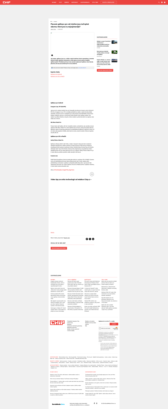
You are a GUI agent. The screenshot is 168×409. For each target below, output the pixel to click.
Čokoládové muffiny (82, 361)
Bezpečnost (75, 2)
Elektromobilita (85, 2)
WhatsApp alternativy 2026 (81, 358)
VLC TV (106, 366)
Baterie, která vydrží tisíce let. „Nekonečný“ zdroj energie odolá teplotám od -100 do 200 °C (58, 290)
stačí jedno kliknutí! (82, 67)
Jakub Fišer (53, 29)
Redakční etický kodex (90, 322)
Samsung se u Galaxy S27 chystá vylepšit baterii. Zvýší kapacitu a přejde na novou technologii (58, 309)
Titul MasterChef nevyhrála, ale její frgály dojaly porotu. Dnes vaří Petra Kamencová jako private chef (100, 375)
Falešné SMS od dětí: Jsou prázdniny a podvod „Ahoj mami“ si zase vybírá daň (92, 302)
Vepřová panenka (63, 361)
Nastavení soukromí (72, 327)
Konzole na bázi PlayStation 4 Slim (84, 366)
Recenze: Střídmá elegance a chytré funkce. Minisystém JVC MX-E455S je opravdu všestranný (75, 308)
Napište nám (67, 237)
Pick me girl (89, 357)
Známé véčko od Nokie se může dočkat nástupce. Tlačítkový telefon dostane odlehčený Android (66, 390)
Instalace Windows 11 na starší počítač (88, 365)
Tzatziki (67, 362)
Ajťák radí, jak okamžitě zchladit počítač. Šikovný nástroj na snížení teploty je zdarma (109, 283)
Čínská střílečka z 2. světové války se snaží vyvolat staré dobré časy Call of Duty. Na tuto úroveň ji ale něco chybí (103, 62)
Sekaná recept (73, 362)
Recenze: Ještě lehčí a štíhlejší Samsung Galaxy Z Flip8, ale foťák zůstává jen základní (75, 302)
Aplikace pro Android (56, 74)
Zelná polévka (62, 362)
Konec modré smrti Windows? (111, 365)
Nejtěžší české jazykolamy (98, 357)
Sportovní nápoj (106, 361)
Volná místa (70, 322)
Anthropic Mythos (64, 366)
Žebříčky (66, 2)
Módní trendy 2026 (70, 358)
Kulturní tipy (114, 357)
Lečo (82, 362)
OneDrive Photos (100, 365)
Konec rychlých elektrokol (73, 365)
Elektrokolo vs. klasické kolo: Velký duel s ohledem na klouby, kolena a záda (109, 288)
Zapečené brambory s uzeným (106, 362)
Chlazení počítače (63, 365)
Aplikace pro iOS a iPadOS (57, 76)
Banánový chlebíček (91, 361)
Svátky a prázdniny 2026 (60, 358)
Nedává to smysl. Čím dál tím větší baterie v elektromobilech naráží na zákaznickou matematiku (104, 44)
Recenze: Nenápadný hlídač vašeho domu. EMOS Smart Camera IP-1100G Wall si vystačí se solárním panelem (67, 394)
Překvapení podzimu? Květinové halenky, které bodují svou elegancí (99, 390)
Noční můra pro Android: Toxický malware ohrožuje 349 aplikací (103, 53)
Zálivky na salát (114, 361)
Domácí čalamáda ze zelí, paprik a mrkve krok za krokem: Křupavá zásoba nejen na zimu (100, 383)
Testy (60, 2)
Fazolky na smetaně (72, 361)
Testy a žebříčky (72, 279)
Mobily (52, 232)
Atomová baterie (72, 366)
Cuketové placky (54, 362)
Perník (78, 362)
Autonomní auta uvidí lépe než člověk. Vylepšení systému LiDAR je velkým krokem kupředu (65, 386)
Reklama (69, 324)
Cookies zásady (70, 330)
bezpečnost (88, 279)
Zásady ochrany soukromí (73, 329)
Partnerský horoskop (81, 357)
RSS (86, 325)
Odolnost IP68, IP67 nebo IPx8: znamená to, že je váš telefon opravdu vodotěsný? (108, 294)
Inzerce (87, 324)
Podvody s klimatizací (113, 366)
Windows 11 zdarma (55, 366)
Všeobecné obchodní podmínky (74, 325)
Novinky (54, 2)
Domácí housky (95, 362)
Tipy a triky (95, 2)
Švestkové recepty (87, 362)
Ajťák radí (52, 358)
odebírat (114, 324)
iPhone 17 (101, 366)
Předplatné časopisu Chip (73, 321)
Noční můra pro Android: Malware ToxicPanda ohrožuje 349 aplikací (64, 378)
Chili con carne (99, 361)
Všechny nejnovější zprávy (59, 248)
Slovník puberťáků (72, 357)
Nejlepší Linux (54, 367)
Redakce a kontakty (89, 321)
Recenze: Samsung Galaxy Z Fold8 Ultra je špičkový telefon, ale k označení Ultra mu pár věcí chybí (75, 290)
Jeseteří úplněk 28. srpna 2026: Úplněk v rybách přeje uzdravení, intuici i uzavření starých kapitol (100, 394)
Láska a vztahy (108, 357)
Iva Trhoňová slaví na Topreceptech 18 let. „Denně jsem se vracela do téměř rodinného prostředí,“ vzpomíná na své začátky (101, 387)
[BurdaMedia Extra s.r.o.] (57, 322)
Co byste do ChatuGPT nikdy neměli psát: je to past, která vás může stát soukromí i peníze (92, 290)
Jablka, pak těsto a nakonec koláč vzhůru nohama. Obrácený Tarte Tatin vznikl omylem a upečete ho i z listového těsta (100, 379)
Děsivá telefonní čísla (63, 357)
